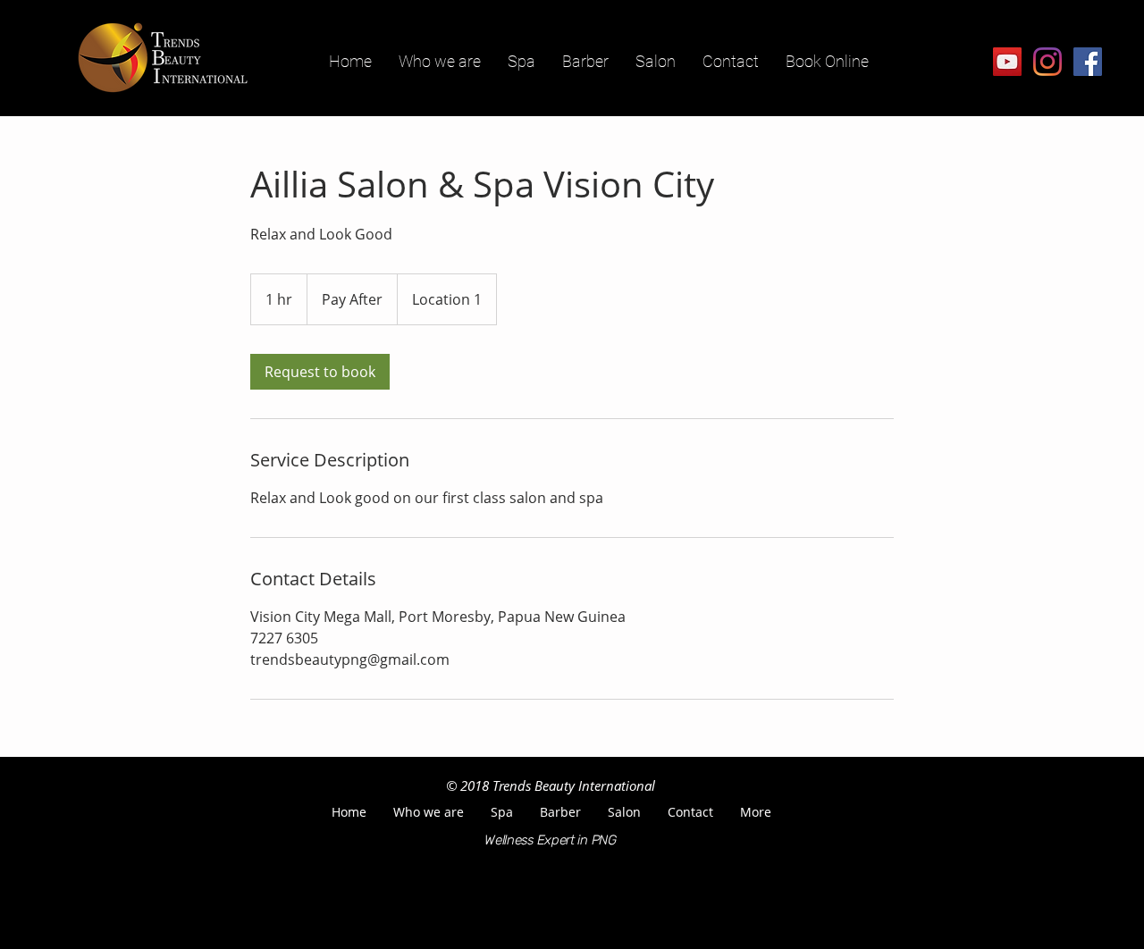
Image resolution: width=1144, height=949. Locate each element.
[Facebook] (1087, 61)
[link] (320, 372)
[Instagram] (1047, 61)
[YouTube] (1007, 61)
